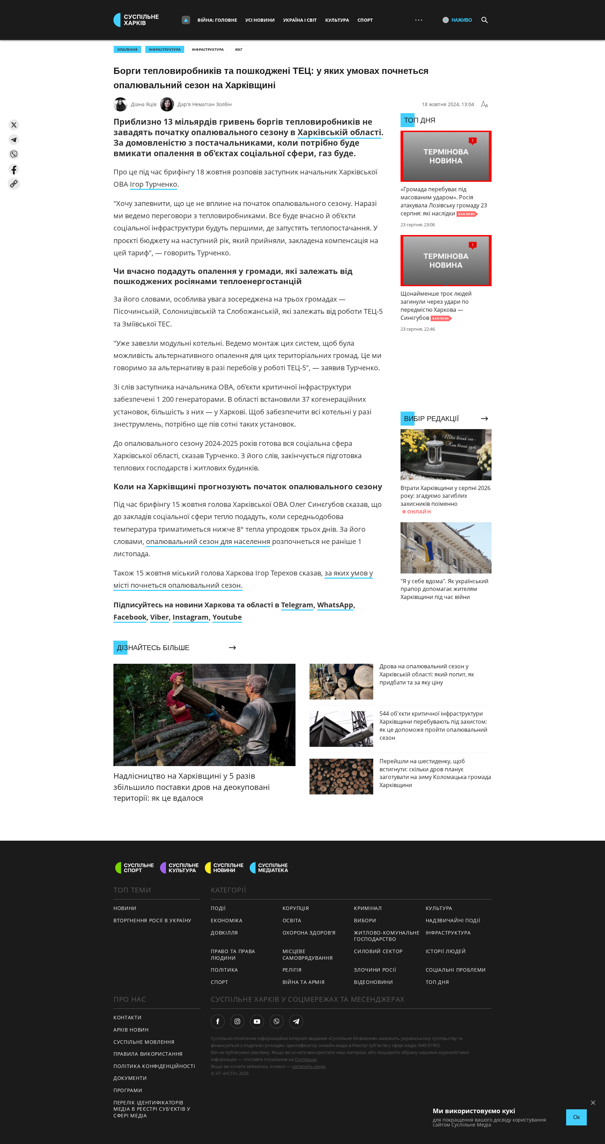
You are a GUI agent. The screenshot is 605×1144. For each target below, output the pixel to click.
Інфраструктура (208, 49)
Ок (576, 1117)
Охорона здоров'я (309, 932)
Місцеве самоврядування (308, 954)
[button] (14, 125)
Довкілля (224, 932)
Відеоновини (373, 982)
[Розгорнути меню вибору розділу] (186, 20)
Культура (337, 20)
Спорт (365, 20)
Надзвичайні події (453, 920)
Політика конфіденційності (154, 1066)
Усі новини (260, 20)
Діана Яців (144, 104)
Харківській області (339, 132)
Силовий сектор (378, 951)
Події (218, 908)
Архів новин (131, 1029)
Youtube (227, 617)
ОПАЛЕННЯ (127, 49)
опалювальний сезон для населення (208, 541)
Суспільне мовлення (144, 1042)
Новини (125, 908)
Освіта (292, 920)
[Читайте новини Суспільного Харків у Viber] (277, 1021)
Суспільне (306, 1059)
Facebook (129, 617)
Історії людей (446, 951)
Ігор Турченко (153, 184)
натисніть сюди (308, 1066)
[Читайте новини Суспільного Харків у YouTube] (257, 1021)
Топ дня (437, 982)
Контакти (127, 1017)
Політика (224, 969)
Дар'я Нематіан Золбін (205, 104)
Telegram (297, 604)
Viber (159, 617)
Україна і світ (300, 20)
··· (419, 20)
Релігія (292, 969)
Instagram (191, 617)
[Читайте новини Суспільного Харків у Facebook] (218, 1021)
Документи (130, 1078)
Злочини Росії (375, 969)
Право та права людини (233, 954)
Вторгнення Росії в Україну (152, 920)
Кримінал (368, 908)
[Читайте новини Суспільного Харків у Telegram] (296, 1021)
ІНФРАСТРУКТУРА (165, 49)
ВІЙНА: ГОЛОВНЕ (217, 20)
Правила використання (148, 1053)
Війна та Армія (304, 982)
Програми (127, 1090)
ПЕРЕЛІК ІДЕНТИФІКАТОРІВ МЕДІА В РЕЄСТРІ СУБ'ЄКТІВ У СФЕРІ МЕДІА (151, 1109)
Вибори (365, 920)
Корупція (296, 908)
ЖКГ (239, 49)
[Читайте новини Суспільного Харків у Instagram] (237, 1021)
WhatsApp (335, 604)
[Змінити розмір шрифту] (484, 104)
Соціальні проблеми (456, 969)
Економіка (226, 920)
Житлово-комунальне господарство (387, 936)
